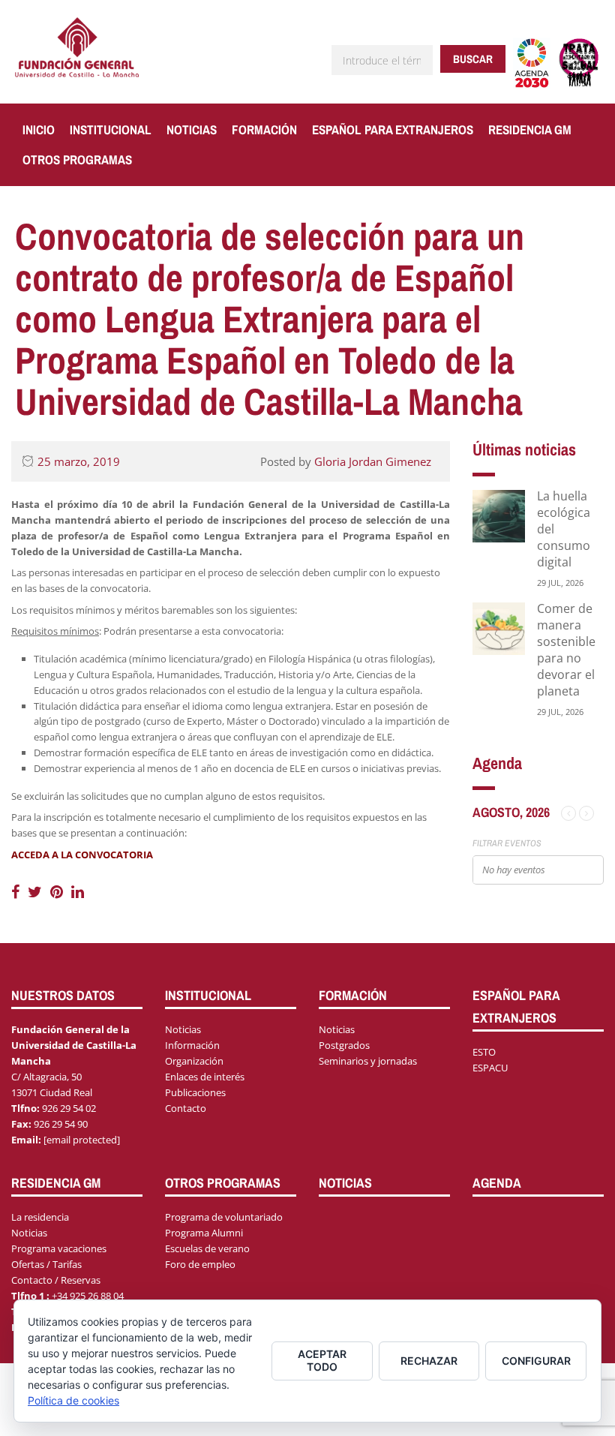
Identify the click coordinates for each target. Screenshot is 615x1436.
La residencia (40, 1217)
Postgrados (344, 1045)
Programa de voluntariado (224, 1217)
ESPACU (490, 1067)
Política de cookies (73, 1400)
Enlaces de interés (204, 1076)
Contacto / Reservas (55, 1280)
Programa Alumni (204, 1232)
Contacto (185, 1108)
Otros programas (77, 159)
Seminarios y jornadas (368, 1061)
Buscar (473, 59)
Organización (194, 1061)
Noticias (191, 129)
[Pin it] (58, 892)
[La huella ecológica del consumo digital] (498, 515)
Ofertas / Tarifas (46, 1264)
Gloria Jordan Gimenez (372, 461)
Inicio (38, 129)
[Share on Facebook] (17, 892)
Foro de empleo (200, 1264)
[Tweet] (37, 892)
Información (192, 1045)
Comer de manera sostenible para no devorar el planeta (566, 649)
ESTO (484, 1052)
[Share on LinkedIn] (77, 892)
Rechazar (429, 1360)
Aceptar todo (322, 1360)
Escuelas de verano (207, 1248)
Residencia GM (530, 129)
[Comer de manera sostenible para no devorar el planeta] (498, 627)
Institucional (111, 129)
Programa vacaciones (58, 1248)
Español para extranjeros (392, 129)
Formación (264, 129)
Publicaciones (195, 1092)
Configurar (536, 1360)
